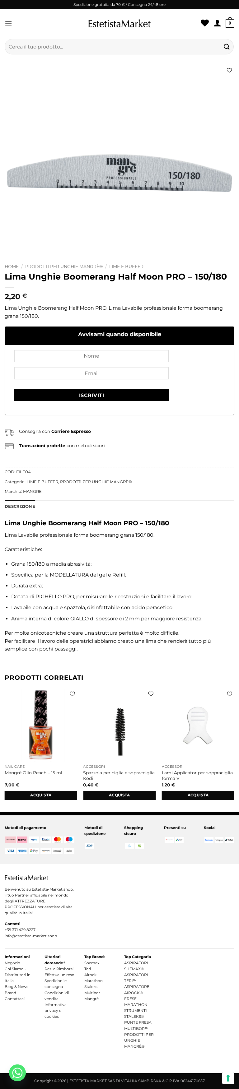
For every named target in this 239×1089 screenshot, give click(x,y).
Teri (87, 968)
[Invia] (227, 46)
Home (12, 266)
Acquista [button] (40, 795)
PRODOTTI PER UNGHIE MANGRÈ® (64, 266)
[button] (8, 23)
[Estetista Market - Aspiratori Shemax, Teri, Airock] (119, 23)
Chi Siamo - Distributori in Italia (17, 974)
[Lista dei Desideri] (205, 23)
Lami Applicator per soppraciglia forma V (197, 775)
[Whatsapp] (17, 1072)
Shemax (91, 963)
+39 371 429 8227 (20, 929)
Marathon (93, 980)
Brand (10, 992)
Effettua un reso (59, 974)
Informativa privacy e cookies (56, 1010)
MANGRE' (33, 491)
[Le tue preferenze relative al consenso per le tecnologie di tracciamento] (228, 1078)
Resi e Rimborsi (59, 968)
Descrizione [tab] (20, 506)
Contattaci (15, 998)
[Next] (234, 750)
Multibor (92, 992)
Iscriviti (91, 395)
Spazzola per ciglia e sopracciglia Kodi (119, 775)
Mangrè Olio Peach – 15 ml (33, 773)
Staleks (90, 986)
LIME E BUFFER (126, 266)
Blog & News (16, 986)
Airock (90, 974)
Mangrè (91, 998)
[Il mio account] (217, 23)
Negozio (12, 963)
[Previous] (5, 750)
